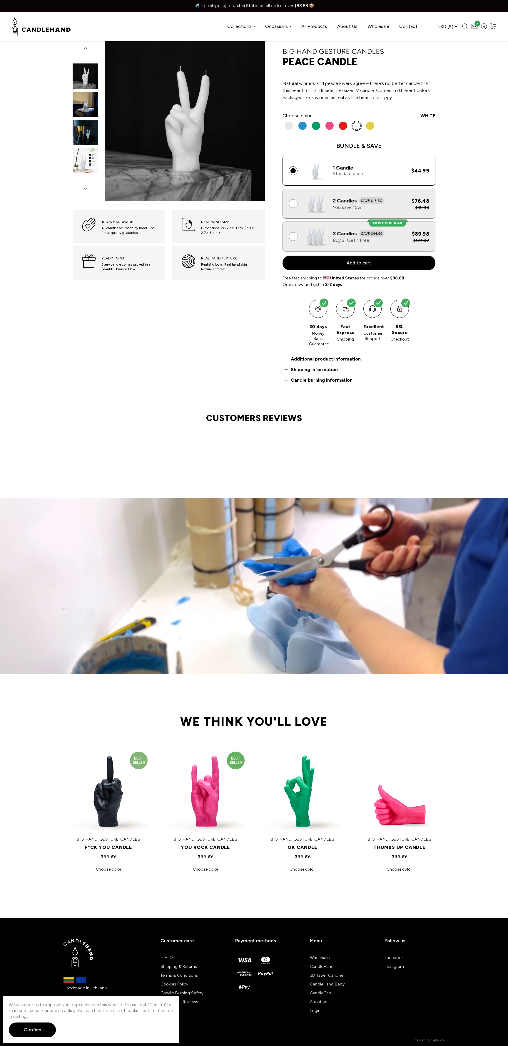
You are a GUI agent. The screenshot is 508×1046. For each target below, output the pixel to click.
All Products (314, 26)
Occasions (276, 26)
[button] (85, 48)
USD (445, 26)
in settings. (19, 1016)
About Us (347, 26)
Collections (239, 26)
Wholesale (378, 26)
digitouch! (437, 1040)
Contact (408, 26)
